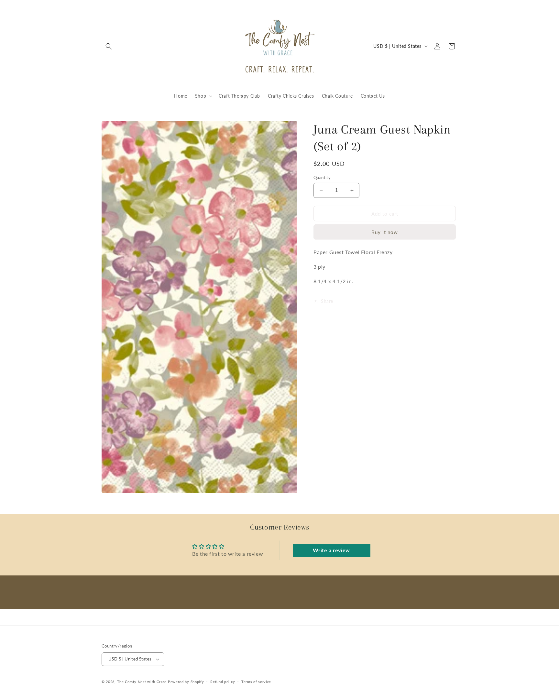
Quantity (322, 177)
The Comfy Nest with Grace (142, 682)
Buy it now (384, 232)
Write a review (331, 550)
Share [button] (327, 301)
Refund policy (222, 682)
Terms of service (256, 682)
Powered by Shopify (186, 682)
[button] (109, 46)
